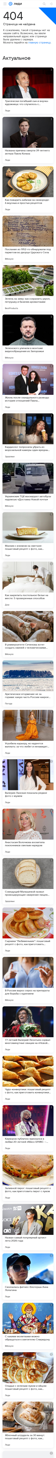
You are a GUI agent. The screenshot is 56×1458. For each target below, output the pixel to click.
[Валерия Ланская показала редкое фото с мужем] (28, 782)
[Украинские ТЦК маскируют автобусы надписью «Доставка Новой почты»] (28, 486)
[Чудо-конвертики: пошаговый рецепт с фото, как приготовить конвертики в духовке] (28, 1079)
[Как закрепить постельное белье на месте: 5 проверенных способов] (28, 585)
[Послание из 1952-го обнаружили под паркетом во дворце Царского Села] (28, 239)
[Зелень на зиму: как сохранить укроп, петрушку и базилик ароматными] (28, 288)
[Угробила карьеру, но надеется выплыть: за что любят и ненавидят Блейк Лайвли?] (28, 733)
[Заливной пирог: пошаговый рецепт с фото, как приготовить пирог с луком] (28, 1178)
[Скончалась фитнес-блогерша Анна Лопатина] (28, 1276)
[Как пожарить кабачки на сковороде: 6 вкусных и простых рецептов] (28, 189)
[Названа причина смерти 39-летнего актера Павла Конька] (28, 140)
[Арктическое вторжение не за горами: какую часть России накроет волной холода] (28, 683)
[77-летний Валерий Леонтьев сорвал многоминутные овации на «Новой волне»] (28, 1029)
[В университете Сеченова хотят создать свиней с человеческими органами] (28, 634)
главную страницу (39, 42)
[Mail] (10, 4)
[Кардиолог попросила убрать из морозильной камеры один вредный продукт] (28, 436)
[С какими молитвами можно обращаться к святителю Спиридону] (28, 1326)
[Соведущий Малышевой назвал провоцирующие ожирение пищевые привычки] (28, 881)
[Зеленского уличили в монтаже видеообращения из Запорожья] (28, 338)
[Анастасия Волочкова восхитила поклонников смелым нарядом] (28, 832)
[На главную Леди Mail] (17, 4)
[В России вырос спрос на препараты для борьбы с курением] (28, 980)
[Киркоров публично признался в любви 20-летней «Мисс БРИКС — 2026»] (28, 1128)
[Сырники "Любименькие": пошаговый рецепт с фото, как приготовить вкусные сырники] (28, 931)
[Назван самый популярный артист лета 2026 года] (28, 1227)
